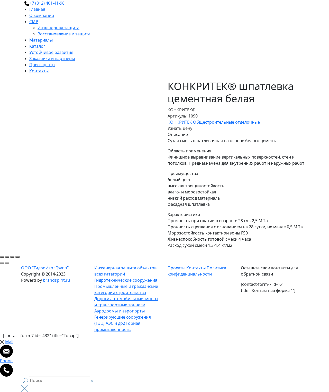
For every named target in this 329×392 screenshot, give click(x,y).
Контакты (39, 71)
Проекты (176, 268)
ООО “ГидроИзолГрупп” (45, 268)
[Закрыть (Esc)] (2, 257)
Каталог (37, 46)
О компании (41, 15)
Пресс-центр (42, 64)
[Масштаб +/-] (17, 257)
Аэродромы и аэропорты (119, 311)
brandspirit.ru (56, 280)
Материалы (41, 40)
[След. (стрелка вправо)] (7, 263)
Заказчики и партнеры (52, 58)
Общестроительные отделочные (226, 122)
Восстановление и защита (64, 34)
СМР (33, 21)
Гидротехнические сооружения (125, 280)
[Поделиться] (7, 257)
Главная (37, 9)
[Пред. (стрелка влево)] (2, 263)
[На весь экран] (12, 257)
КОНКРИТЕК (180, 122)
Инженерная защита (58, 28)
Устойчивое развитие (51, 52)
